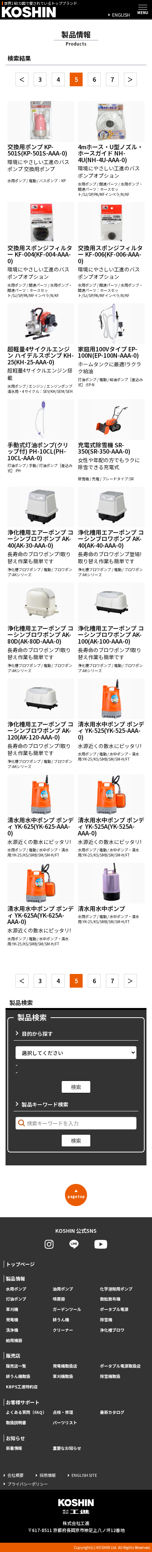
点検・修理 (63, 1412)
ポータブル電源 (114, 1309)
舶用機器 (14, 1340)
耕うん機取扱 (18, 1376)
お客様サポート (22, 1402)
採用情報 (47, 1475)
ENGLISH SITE (84, 1475)
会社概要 (15, 1475)
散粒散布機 (110, 1299)
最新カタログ (112, 1412)
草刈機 (12, 1309)
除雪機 (106, 1319)
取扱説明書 (16, 1422)
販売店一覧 (16, 1366)
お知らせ (15, 1438)
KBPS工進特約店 (22, 1386)
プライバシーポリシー (27, 1484)
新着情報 (14, 1448)
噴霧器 (59, 1299)
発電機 (12, 1319)
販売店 (13, 1355)
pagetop (76, 1193)
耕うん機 (61, 1319)
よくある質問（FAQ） (26, 1412)
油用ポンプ (63, 1289)
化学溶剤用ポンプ (116, 1289)
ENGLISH (121, 14)
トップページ (20, 1264)
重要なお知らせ (67, 1448)
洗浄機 (12, 1330)
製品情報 (15, 1278)
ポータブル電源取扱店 (120, 1366)
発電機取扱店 (65, 1366)
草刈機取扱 (63, 1376)
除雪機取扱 (110, 1376)
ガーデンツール (67, 1309)
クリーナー (63, 1330)
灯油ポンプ (16, 1299)
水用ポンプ (16, 1289)
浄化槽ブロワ (112, 1330)
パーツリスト (65, 1422)
